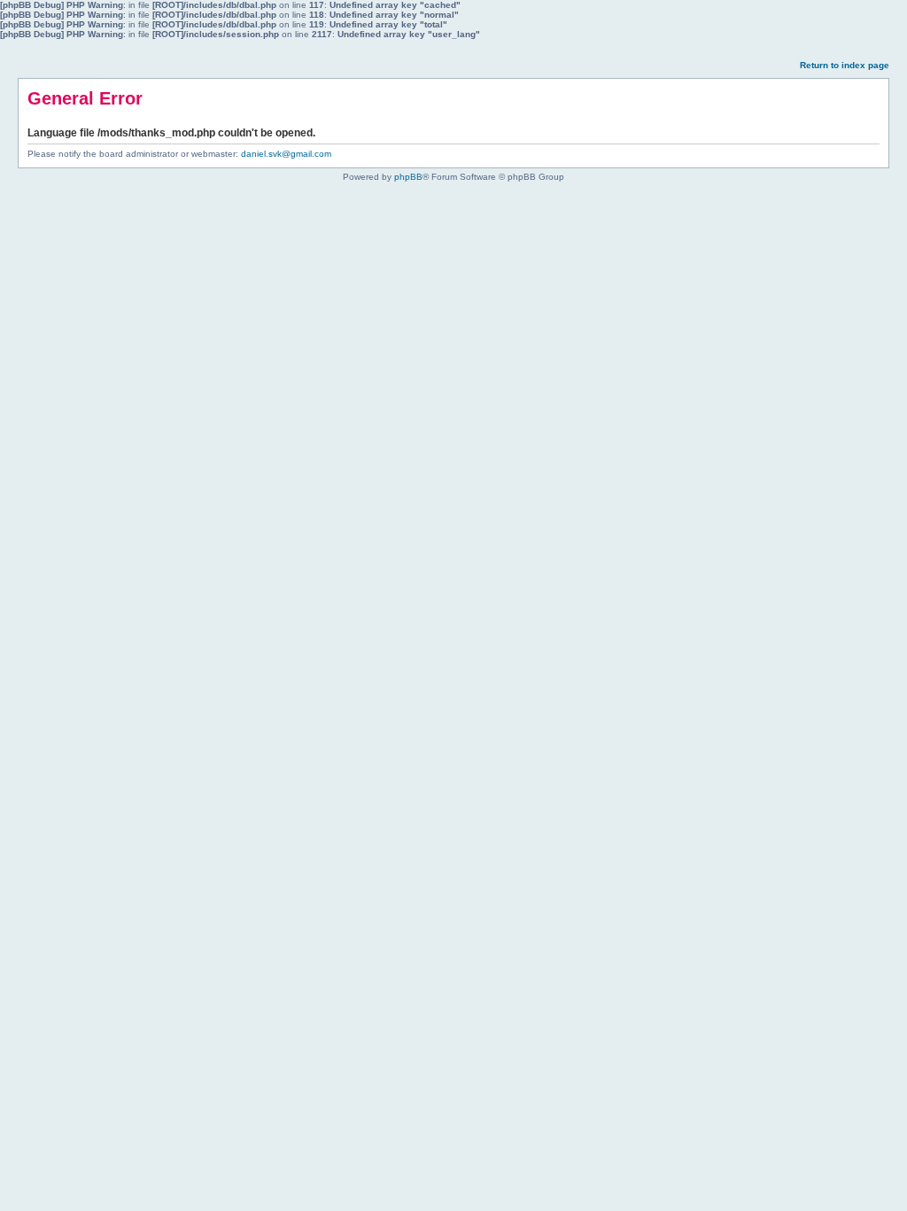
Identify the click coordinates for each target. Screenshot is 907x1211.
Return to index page (844, 65)
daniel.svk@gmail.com (286, 154)
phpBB (408, 177)
